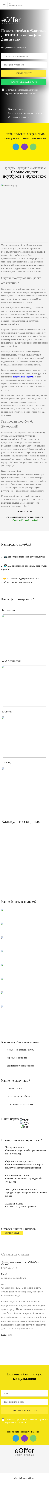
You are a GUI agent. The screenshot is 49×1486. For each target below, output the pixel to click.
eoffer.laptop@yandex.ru (13, 1277)
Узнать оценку (24, 73)
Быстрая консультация (25, 1410)
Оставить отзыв (12, 1233)
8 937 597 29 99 (9, 1268)
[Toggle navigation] (4, 4)
